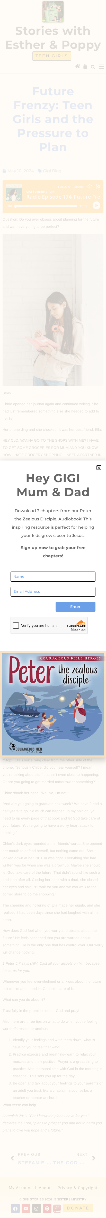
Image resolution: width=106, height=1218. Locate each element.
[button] (99, 468)
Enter (75, 606)
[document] (53, 609)
